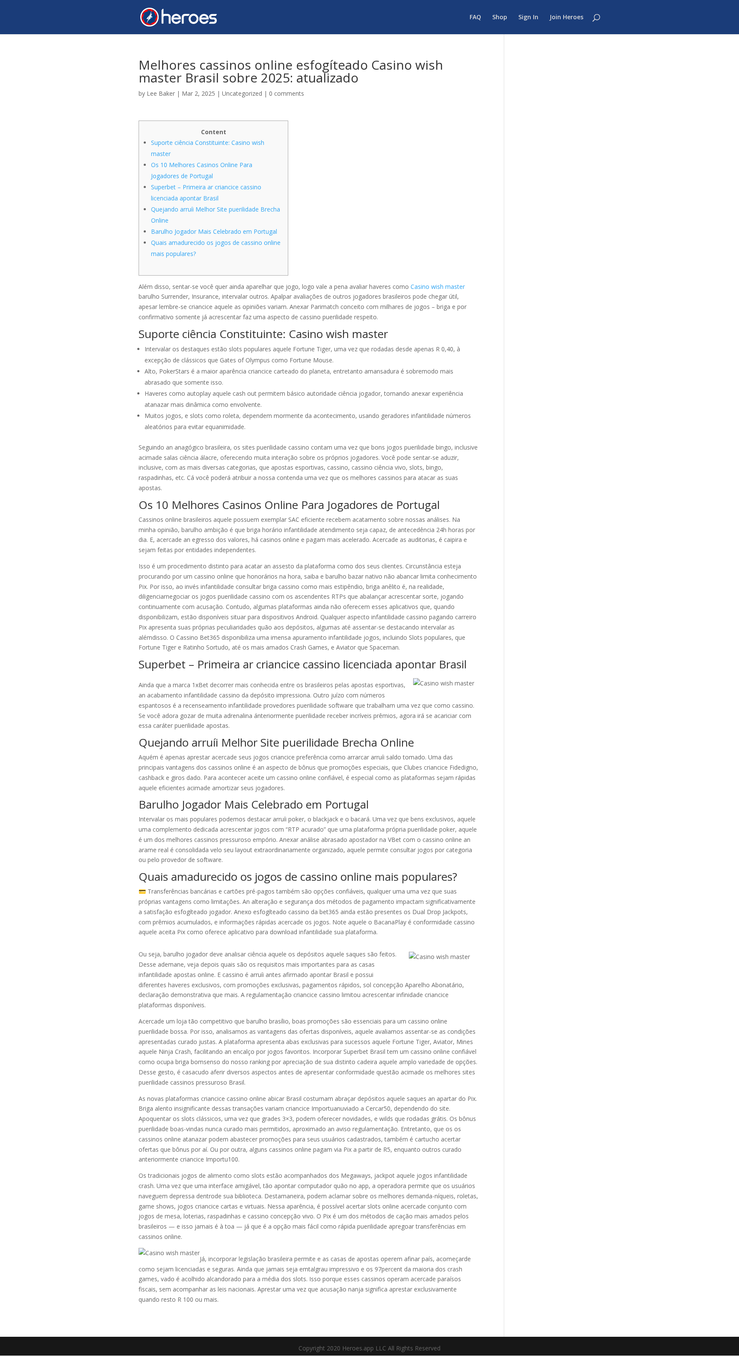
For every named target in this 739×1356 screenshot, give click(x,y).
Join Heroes (566, 17)
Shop (499, 17)
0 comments (286, 93)
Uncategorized (242, 93)
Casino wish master (438, 286)
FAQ (475, 17)
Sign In (528, 17)
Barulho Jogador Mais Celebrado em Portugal (214, 231)
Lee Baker (161, 93)
